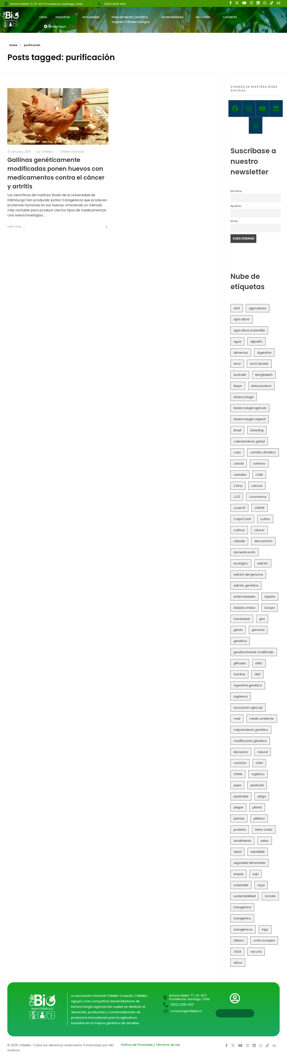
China (238, 486)
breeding (256, 430)
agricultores (257, 308)
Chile (259, 475)
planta (257, 807)
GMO (258, 663)
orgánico (258, 774)
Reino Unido (263, 830)
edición (262, 563)
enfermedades (244, 597)
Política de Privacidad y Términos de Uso (150, 1045)
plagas (238, 807)
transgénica (242, 907)
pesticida (257, 785)
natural (262, 752)
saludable (258, 852)
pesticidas (241, 796)
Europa (270, 608)
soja (255, 874)
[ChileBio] (13, 19)
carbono (259, 463)
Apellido (236, 206)
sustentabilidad (245, 896)
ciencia (256, 486)
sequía (238, 874)
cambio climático (263, 452)
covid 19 (239, 508)
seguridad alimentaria (249, 863)
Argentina (264, 353)
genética (240, 641)
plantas (239, 818)
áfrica (238, 963)
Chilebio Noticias (72, 152)
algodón (256, 341)
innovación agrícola (248, 708)
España (270, 597)
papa (237, 785)
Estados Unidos (244, 608)
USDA (237, 951)
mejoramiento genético (251, 730)
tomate (270, 896)
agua (237, 341)
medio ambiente (262, 718)
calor (237, 452)
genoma (258, 630)
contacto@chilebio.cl (186, 1011)
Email (234, 221)
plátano (259, 818)
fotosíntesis (242, 619)
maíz (237, 718)
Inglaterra (241, 696)
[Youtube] (262, 108)
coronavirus (257, 497)
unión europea (264, 940)
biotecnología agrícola (250, 408)
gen (262, 619)
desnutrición (263, 541)
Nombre (236, 191)
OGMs (238, 774)
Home (13, 45)
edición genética (246, 585)
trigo (265, 929)
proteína (240, 830)
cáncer (259, 530)
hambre (239, 674)
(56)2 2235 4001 (115, 4)
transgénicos (243, 929)
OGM (259, 763)
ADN (237, 308)
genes (238, 630)
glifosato (240, 663)
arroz (237, 363)
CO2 (237, 497)
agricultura (241, 319)
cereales (240, 475)
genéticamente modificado (254, 652)
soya (261, 885)
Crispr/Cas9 (242, 519)
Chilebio (47, 152)
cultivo (265, 519)
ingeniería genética (248, 685)
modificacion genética (250, 741)
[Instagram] (249, 108)
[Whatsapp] (255, 125)
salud (237, 852)
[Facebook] (235, 108)
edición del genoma (248, 574)
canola (239, 463)
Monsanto (241, 752)
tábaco (239, 940)
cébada (239, 541)
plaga (262, 796)
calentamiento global (249, 441)
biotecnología (244, 397)
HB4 (257, 674)
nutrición (240, 763)
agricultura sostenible (249, 330)
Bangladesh (264, 375)
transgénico (242, 918)
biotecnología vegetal (249, 419)
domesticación (244, 552)
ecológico (241, 563)
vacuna (256, 951)
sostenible (241, 885)
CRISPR (259, 508)
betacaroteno (261, 386)
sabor (265, 841)
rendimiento (242, 841)
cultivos (239, 530)
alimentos (241, 353)
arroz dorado (259, 363)
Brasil (237, 430)
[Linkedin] (276, 108)
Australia (240, 375)
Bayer (238, 386)
